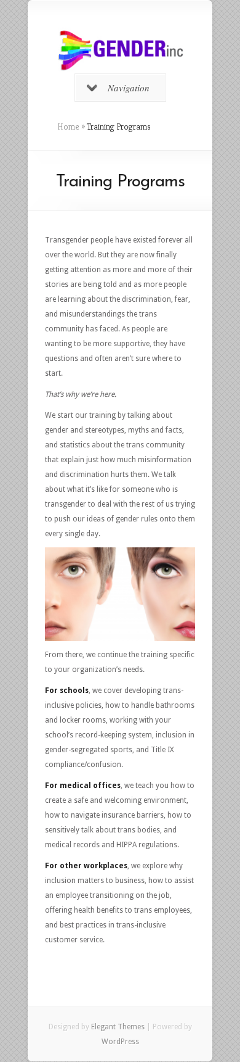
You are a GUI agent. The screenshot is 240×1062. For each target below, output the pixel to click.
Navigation (129, 87)
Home (68, 126)
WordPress (120, 1041)
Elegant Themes (118, 1027)
